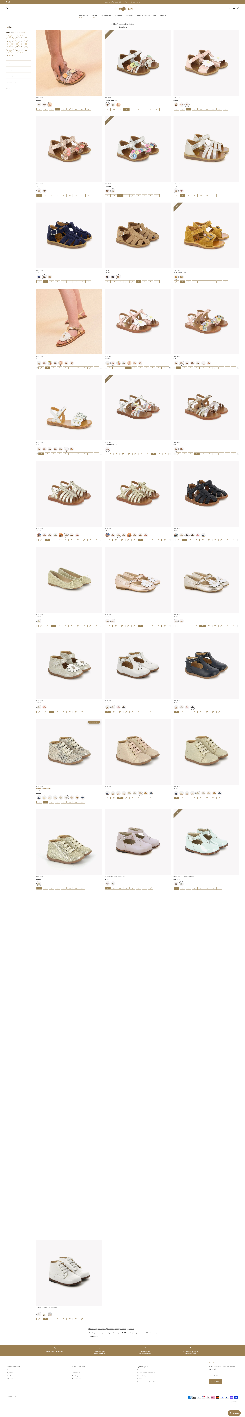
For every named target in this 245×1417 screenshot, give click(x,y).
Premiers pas (83, 16)
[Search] (7, 8)
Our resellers (76, 1379)
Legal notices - (234, 1401)
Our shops (75, 1376)
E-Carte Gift (76, 1373)
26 (21, 41)
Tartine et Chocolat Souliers (146, 16)
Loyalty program (142, 1367)
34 (12, 51)
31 (21, 46)
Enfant (94, 16)
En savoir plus (93, 1336)
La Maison (118, 16)
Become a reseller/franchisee (147, 1382)
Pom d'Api (14, 1397)
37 (26, 51)
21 (21, 37)
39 (12, 55)
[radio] (38, 104)
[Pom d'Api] (124, 8)
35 (17, 51)
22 (26, 37)
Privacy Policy (141, 1376)
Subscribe (215, 1381)
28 (7, 46)
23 (7, 41)
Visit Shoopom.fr (142, 1370)
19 (12, 37)
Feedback (10, 1376)
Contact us (140, 1379)
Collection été (106, 16)
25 (17, 41)
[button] (18, 32)
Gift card (10, 1379)
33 (7, 51)
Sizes (73, 1370)
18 (7, 37)
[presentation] (101, 368)
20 (17, 37)
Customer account (13, 1367)
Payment (10, 1373)
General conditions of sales (146, 1373)
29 (12, 46)
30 (17, 46)
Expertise (129, 16)
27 (26, 41)
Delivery (9, 1370)
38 (7, 55)
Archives (163, 16)
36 (21, 51)
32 (26, 46)
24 (12, 41)
